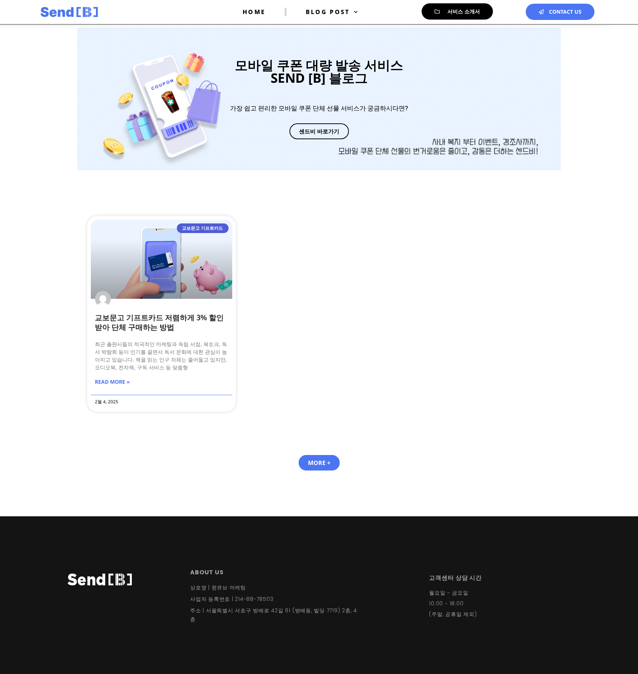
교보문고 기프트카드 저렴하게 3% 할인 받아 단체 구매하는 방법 (159, 322)
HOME (254, 12)
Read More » (112, 381)
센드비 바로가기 (319, 131)
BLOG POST (328, 12)
